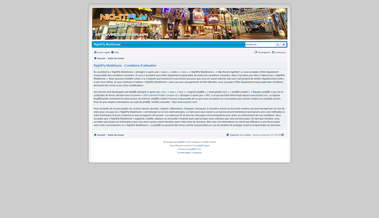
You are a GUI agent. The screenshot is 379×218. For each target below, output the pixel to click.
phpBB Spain (203, 145)
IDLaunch (179, 145)
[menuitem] (115, 52)
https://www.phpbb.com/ (184, 102)
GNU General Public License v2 (160, 95)
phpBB (180, 142)
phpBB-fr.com (195, 149)
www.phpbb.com (259, 95)
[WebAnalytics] (189, 155)
